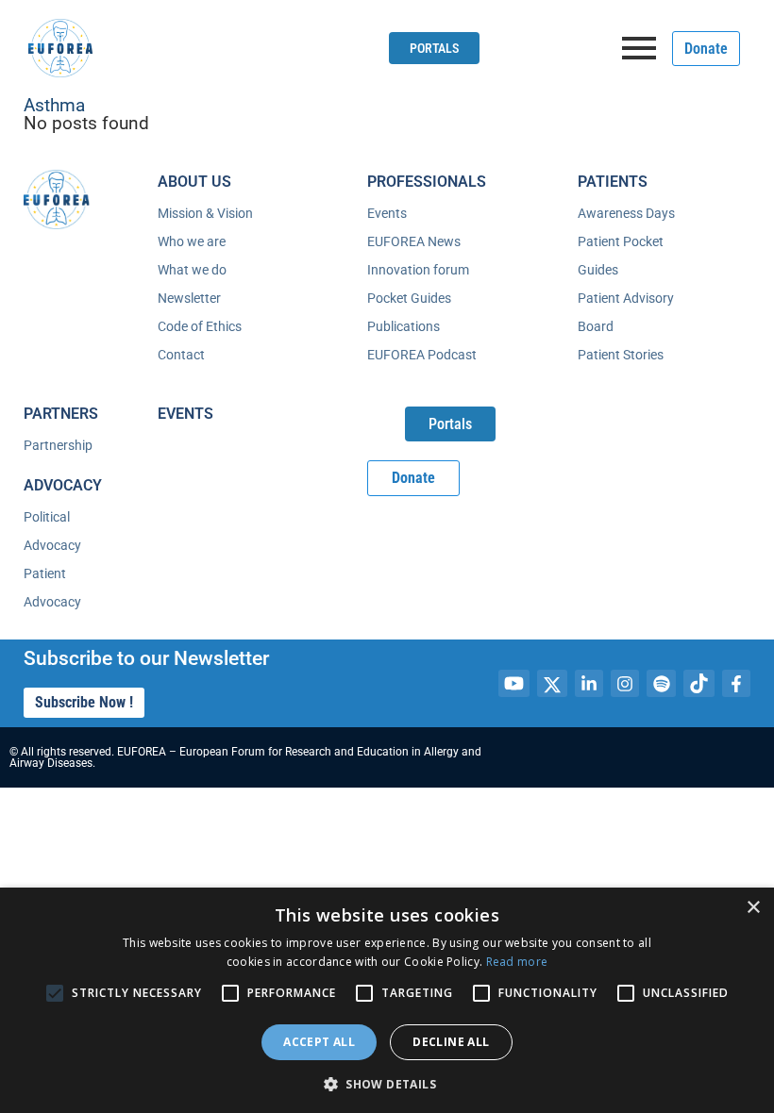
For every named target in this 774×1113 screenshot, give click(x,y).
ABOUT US (194, 182)
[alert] (387, 1000)
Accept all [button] (319, 1042)
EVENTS (185, 414)
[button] (387, 1082)
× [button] (753, 908)
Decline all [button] (450, 1042)
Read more (517, 962)
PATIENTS (613, 182)
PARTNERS (61, 414)
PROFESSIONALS (426, 182)
